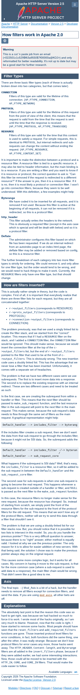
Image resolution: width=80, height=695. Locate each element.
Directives (25, 688)
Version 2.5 (57, 23)
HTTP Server (20, 23)
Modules (13, 688)
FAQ (35, 688)
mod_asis (46, 595)
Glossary (46, 688)
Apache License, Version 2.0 (39, 679)
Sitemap (57, 688)
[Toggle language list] (4, 41)
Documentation (39, 23)
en (76, 671)
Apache (5, 23)
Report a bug (71, 688)
